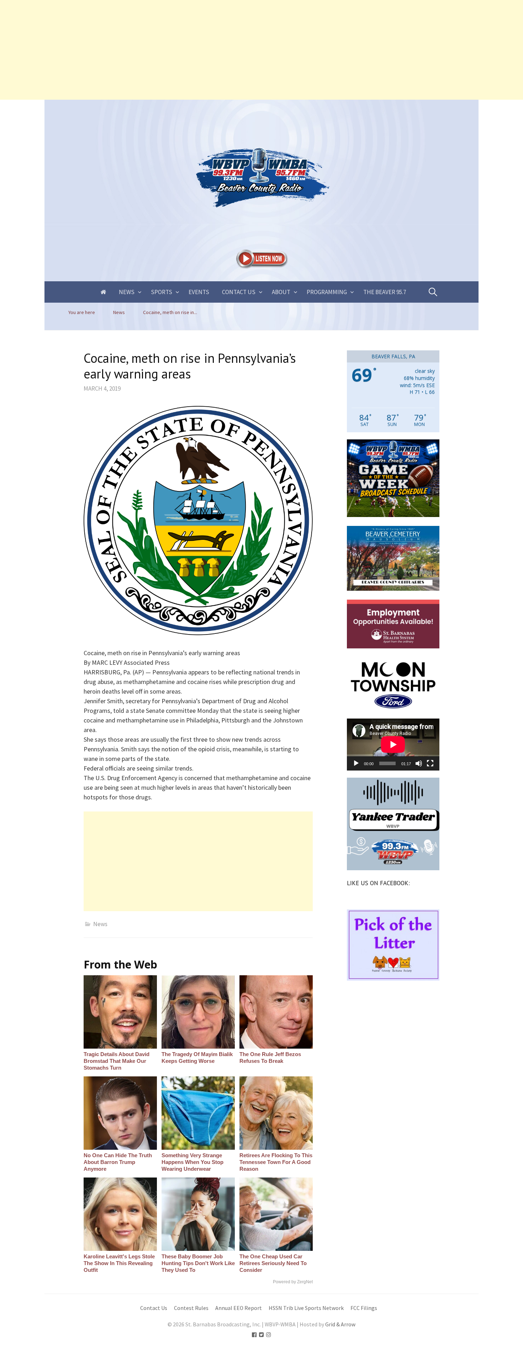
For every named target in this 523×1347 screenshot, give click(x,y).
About (281, 292)
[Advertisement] (213, 50)
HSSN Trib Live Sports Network (306, 1308)
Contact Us (238, 292)
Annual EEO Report (238, 1308)
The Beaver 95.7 (384, 292)
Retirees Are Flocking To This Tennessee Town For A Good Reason (275, 1162)
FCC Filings (363, 1308)
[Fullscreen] (430, 763)
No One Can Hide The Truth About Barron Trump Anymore (118, 1162)
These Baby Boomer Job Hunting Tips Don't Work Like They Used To (198, 1263)
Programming (327, 292)
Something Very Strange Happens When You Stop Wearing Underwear (192, 1162)
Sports (161, 292)
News (126, 292)
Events (199, 292)
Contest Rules (191, 1308)
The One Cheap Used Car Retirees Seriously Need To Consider (273, 1263)
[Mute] (418, 763)
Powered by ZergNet (293, 1281)
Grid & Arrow (340, 1324)
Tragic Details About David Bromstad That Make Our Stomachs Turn (116, 1061)
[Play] (356, 763)
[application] (393, 745)
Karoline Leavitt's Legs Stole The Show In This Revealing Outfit (119, 1263)
